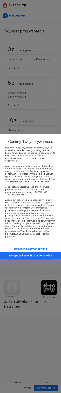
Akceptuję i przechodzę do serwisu (30, 255)
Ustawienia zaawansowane (30, 248)
